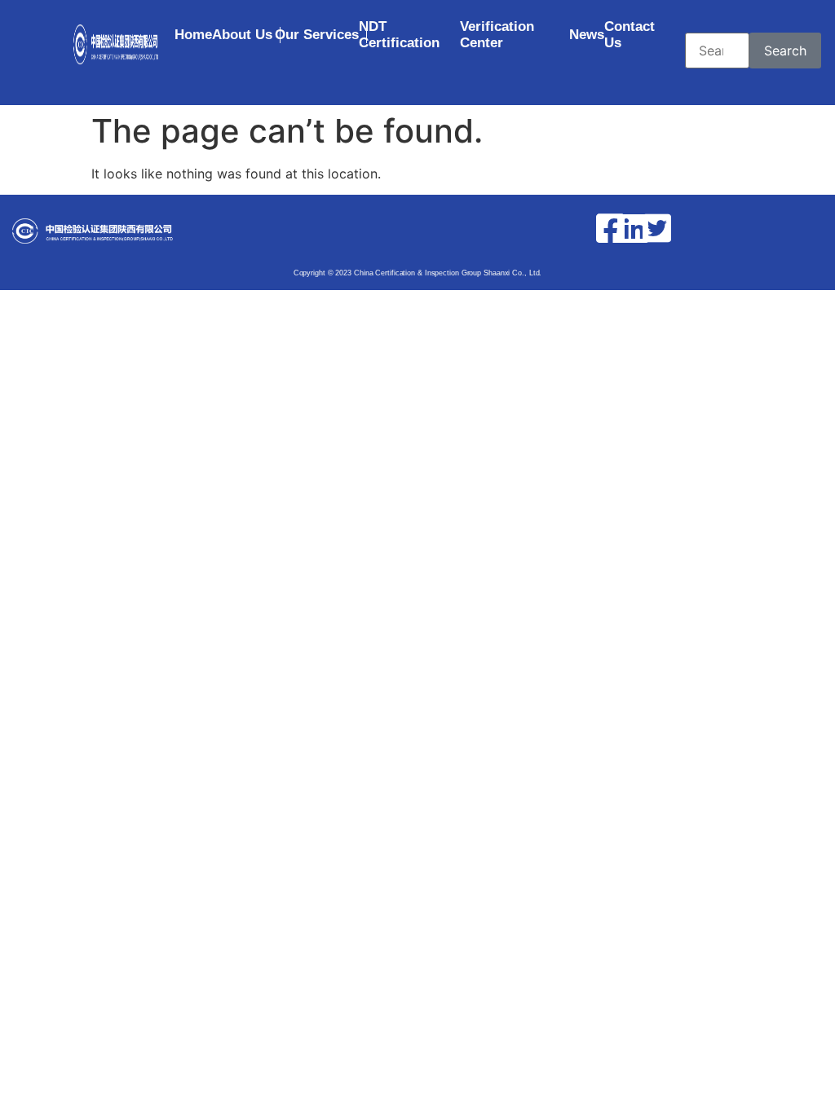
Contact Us (629, 35)
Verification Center (497, 35)
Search (785, 50)
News (586, 34)
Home (193, 34)
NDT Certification (399, 35)
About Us (242, 34)
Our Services (317, 34)
